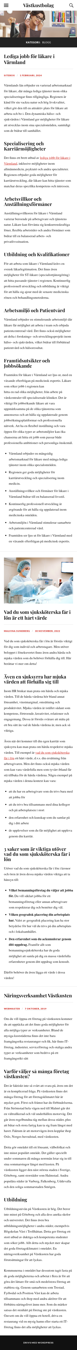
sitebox (9, 75)
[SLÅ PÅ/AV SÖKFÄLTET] (71, 5)
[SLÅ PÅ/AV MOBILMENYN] (6, 5)
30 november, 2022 (47, 631)
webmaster (12, 1008)
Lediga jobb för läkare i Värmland (29, 59)
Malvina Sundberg (17, 631)
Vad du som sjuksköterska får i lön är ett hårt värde (37, 615)
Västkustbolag (38, 5)
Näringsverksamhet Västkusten (38, 995)
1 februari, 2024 (31, 75)
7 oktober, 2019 (36, 1008)
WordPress (45, 1342)
